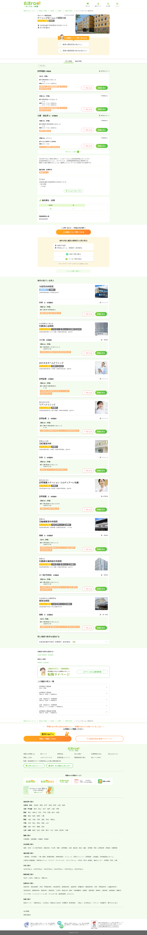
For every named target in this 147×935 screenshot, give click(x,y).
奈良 (47, 819)
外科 (95, 887)
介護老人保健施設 (29, 860)
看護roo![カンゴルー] (29, 11)
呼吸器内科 (47, 887)
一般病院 (26, 857)
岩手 (45, 805)
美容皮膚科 (34, 887)
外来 (29, 848)
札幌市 (59, 11)
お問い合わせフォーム (35, 766)
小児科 (58, 890)
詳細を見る (102, 88)
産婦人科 (65, 890)
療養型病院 (50, 857)
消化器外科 (27, 890)
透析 (58, 848)
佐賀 (38, 830)
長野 (57, 809)
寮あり (80, 903)
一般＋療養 (42, 857)
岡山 (33, 823)
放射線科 (112, 890)
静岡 (38, 816)
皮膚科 (85, 890)
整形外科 (44, 890)
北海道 (52, 11)
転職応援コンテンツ (63, 757)
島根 (43, 823)
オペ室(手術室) (37, 848)
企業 (115, 860)
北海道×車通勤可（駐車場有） (46, 655)
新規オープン (28, 903)
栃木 (53, 812)
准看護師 (34, 839)
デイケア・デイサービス (56, 860)
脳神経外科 (36, 890)
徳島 (29, 826)
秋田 (54, 805)
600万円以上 (58, 869)
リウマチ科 (27, 894)
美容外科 (26, 887)
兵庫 (38, 819)
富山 (39, 809)
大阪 (29, 819)
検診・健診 (82, 848)
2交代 (25, 878)
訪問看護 (64, 848)
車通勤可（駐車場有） (44, 662)
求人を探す (78, 754)
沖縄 (66, 830)
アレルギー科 (52, 894)
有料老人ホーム (42, 860)
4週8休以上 (38, 903)
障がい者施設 (88, 860)
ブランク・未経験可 (99, 903)
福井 (48, 809)
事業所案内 (27, 915)
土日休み (46, 903)
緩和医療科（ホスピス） (67, 894)
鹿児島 (61, 830)
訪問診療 (101, 848)
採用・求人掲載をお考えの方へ (61, 766)
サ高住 (80, 860)
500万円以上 (48, 869)
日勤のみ (37, 878)
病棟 (25, 848)
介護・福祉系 (73, 848)
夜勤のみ (45, 878)
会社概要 (26, 911)
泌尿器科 (91, 890)
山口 (47, 823)
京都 (33, 819)
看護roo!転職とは (29, 754)
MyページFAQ (95, 757)
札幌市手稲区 (68, 11)
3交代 (31, 878)
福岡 (33, 830)
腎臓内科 (81, 887)
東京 (29, 812)
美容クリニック (79, 857)
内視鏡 (108, 848)
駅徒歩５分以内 (55, 903)
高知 (43, 826)
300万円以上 (28, 869)
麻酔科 (119, 890)
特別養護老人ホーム (106, 857)
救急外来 (47, 848)
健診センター (98, 860)
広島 (29, 823)
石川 (44, 809)
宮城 (50, 805)
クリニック (68, 857)
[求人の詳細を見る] (73, 301)
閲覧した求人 (28, 757)
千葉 (44, 812)
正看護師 (26, 839)
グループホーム (71, 860)
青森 (41, 805)
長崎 (42, 830)
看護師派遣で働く (80, 757)
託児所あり (87, 903)
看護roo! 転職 (43, 11)
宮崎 (56, 830)
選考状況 (60, 754)
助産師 (46, 839)
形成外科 (51, 890)
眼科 (70, 890)
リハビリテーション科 (39, 894)
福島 (63, 805)
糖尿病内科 (89, 887)
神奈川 (34, 812)
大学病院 (34, 857)
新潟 (35, 809)
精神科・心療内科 (102, 890)
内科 (41, 887)
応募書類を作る (96, 754)
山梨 (53, 809)
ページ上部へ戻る (72, 271)
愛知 (29, 816)
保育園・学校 (92, 848)
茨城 (48, 812)
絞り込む (42, 65)
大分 (51, 830)
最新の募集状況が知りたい (72, 44)
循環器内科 (65, 887)
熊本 (47, 830)
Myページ (43, 754)
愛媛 (38, 826)
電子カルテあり (113, 903)
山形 (59, 805)
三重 (43, 816)
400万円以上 (38, 869)
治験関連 (114, 848)
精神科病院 (59, 857)
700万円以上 (68, 869)
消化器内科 (56, 887)
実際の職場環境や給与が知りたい (75, 51)
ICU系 (53, 848)
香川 (33, 826)
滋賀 (43, 819)
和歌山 (52, 819)
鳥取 (38, 823)
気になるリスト (113, 754)
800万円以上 (79, 869)
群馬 (57, 812)
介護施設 (96, 857)
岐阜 (33, 816)
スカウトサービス (46, 757)
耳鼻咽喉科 (77, 890)
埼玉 (39, 812)
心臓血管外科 (112, 887)
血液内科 (74, 887)
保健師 (40, 839)
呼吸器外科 (102, 887)
